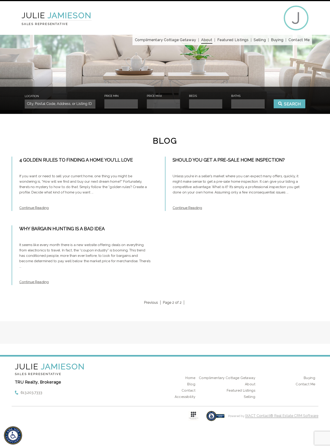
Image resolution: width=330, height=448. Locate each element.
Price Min (111, 96)
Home (190, 378)
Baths (235, 96)
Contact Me (299, 40)
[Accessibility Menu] (13, 435)
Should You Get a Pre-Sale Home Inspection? (229, 160)
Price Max (154, 96)
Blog (191, 384)
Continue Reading (34, 208)
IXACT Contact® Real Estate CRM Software (281, 416)
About (206, 40)
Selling (260, 40)
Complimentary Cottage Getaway (165, 40)
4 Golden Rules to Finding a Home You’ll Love (76, 160)
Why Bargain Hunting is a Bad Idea (62, 228)
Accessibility (185, 397)
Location (32, 96)
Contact (188, 390)
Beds (193, 96)
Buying (277, 40)
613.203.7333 (31, 392)
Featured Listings (233, 40)
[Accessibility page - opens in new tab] (215, 418)
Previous (151, 302)
